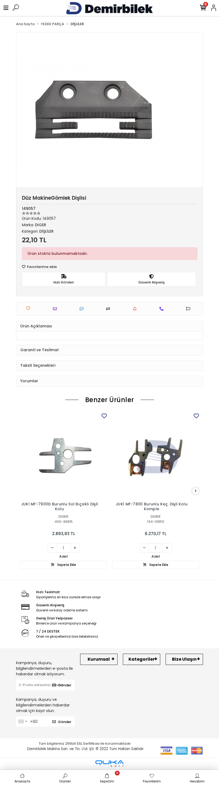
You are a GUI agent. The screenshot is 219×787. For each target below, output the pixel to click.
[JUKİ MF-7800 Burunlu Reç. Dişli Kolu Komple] (155, 455)
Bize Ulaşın (184, 659)
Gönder (64, 685)
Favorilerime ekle (41, 266)
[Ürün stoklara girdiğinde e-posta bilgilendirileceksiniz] (136, 308)
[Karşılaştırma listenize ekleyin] (109, 308)
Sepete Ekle (66, 564)
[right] (195, 491)
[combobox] (22, 721)
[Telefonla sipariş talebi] (162, 308)
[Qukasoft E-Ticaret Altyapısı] (109, 763)
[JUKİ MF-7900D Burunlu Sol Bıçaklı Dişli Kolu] (63, 455)
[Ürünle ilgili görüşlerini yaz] (83, 308)
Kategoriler (141, 659)
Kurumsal (99, 659)
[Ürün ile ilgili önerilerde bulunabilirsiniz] (189, 308)
